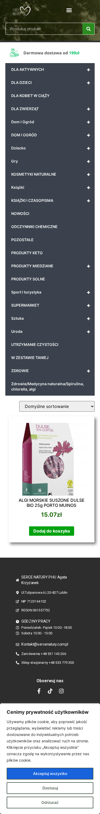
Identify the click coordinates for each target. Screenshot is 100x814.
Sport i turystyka (50, 292)
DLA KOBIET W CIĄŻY (30, 95)
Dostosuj (50, 788)
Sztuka (50, 318)
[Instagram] (61, 691)
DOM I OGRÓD (50, 135)
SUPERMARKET (50, 305)
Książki (50, 187)
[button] (69, 10)
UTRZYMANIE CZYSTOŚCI (34, 344)
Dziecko (50, 148)
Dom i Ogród (50, 122)
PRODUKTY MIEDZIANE (50, 266)
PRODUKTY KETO (27, 252)
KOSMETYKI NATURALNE (50, 174)
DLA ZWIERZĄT (50, 109)
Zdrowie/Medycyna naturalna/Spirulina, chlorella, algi (47, 386)
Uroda (50, 331)
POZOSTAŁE (22, 239)
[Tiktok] (50, 691)
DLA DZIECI (50, 82)
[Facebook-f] (39, 691)
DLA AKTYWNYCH (50, 69)
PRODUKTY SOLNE (28, 279)
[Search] (88, 28)
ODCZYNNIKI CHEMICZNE (34, 226)
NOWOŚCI (20, 213)
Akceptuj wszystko (50, 773)
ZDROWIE (50, 371)
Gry (50, 161)
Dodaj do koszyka (51, 531)
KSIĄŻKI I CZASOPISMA (50, 200)
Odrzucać (50, 802)
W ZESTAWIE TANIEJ (30, 357)
